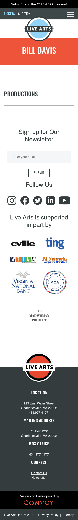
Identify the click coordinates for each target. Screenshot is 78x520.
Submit (39, 173)
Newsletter (39, 477)
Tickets (9, 14)
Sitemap (68, 514)
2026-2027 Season (51, 4)
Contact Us (39, 473)
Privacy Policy (48, 514)
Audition (24, 14)
